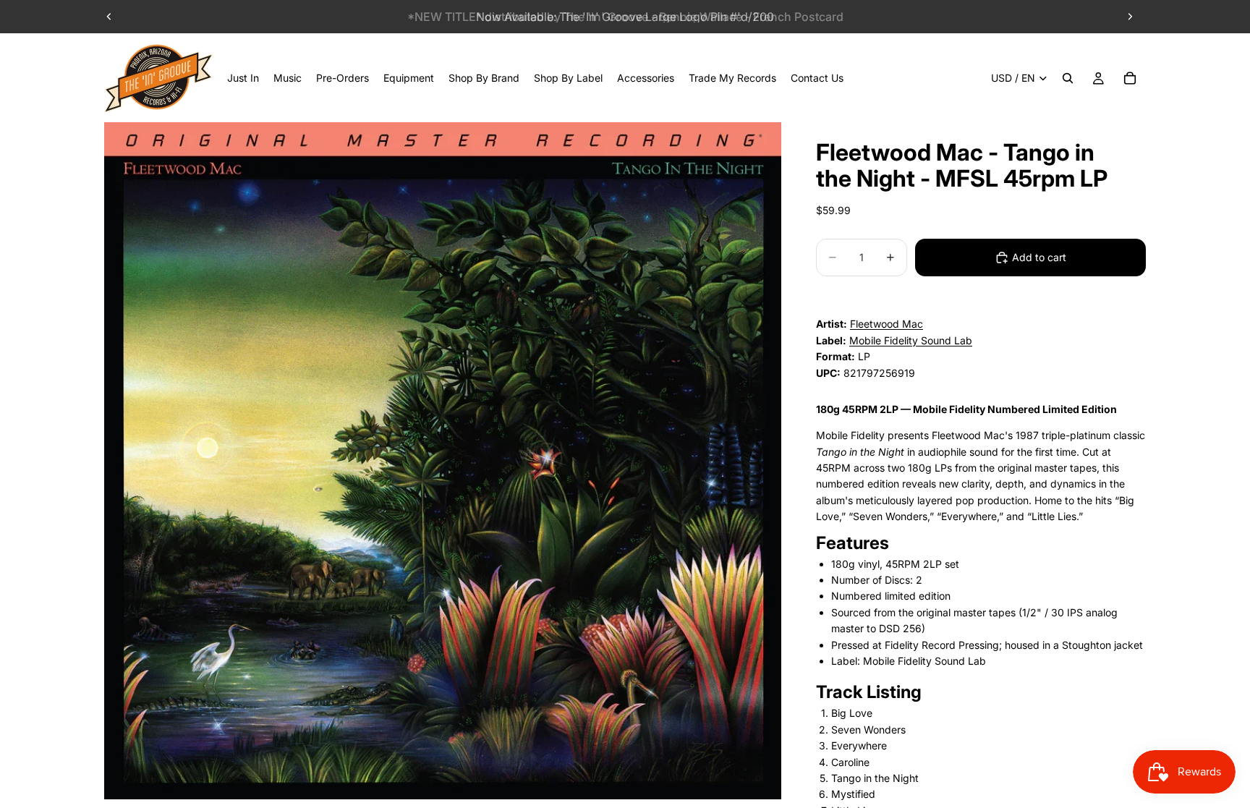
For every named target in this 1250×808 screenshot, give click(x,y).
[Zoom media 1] (442, 460)
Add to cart (1039, 257)
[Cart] (1130, 78)
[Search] (1068, 78)
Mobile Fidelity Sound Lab (910, 340)
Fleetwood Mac (886, 324)
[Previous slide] (109, 17)
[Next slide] (1130, 17)
